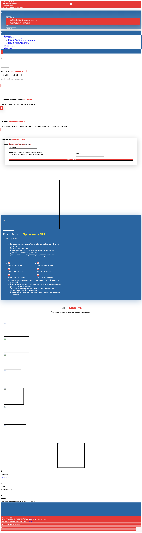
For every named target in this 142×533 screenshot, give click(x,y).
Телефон (79, 154)
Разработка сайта (32, 518)
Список (31, 521)
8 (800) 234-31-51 (6, 477)
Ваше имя (12, 147)
